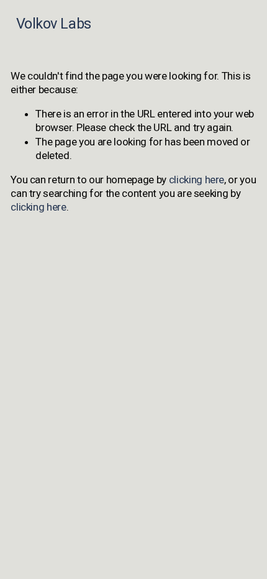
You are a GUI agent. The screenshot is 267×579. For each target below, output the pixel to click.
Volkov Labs (53, 23)
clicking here (197, 179)
